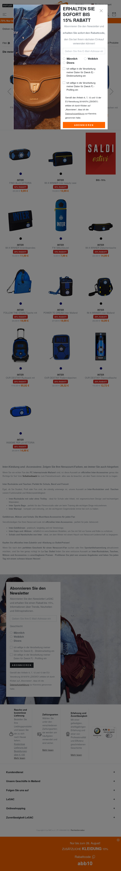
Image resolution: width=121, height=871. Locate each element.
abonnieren (84, 125)
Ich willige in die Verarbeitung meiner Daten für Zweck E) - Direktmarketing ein (80, 72)
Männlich (72, 58)
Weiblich (93, 58)
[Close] (101, 11)
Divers (70, 63)
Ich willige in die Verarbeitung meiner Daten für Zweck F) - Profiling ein (80, 86)
